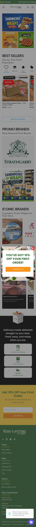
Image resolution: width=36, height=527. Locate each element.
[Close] (32, 248)
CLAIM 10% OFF (18, 269)
